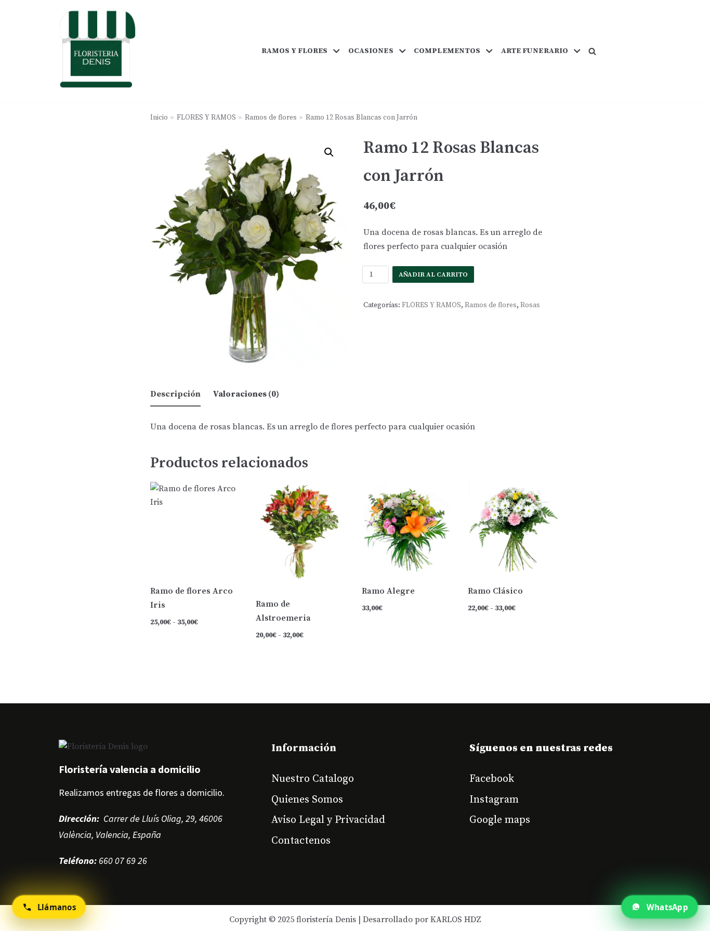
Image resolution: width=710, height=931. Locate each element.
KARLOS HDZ (455, 919)
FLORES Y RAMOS (206, 117)
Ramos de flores (271, 117)
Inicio (159, 117)
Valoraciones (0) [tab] (246, 394)
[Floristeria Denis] (97, 51)
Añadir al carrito (433, 274)
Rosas (530, 305)
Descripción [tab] (175, 394)
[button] (592, 51)
